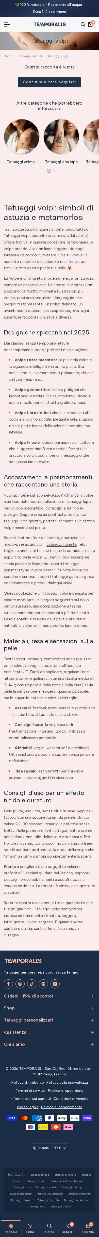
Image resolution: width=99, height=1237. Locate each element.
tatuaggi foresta (61, 544)
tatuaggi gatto (65, 576)
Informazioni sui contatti (31, 1099)
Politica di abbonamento (61, 1107)
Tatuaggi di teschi (22, 1200)
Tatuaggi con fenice (76, 1200)
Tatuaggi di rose (39, 1174)
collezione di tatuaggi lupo (66, 501)
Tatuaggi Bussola (60, 1206)
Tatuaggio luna (22, 1187)
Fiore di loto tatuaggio (50, 1193)
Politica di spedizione (65, 1090)
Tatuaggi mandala (46, 1187)
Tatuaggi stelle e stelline (66, 1181)
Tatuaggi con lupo (72, 1187)
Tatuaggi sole (36, 1206)
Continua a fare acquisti (49, 82)
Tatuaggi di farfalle (64, 1174)
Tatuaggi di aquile (48, 1200)
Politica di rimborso (27, 1082)
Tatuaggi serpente (79, 1193)
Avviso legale (28, 1107)
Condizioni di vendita (70, 1099)
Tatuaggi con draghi (20, 1193)
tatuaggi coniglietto (22, 521)
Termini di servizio (30, 1090)
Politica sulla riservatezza (67, 1082)
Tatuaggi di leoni (35, 1181)
